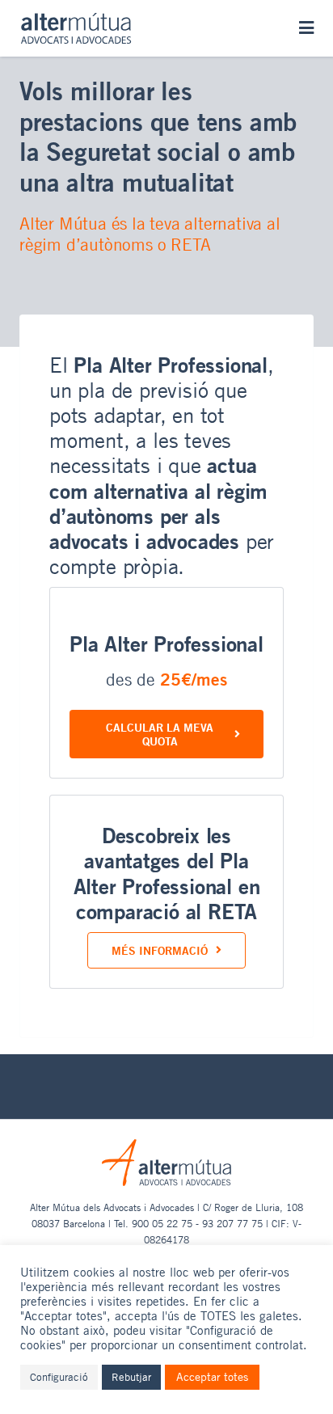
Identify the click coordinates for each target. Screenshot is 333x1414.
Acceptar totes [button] (212, 1376)
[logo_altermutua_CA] (76, 18)
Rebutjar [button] (131, 1376)
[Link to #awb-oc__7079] (306, 27)
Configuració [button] (59, 1376)
